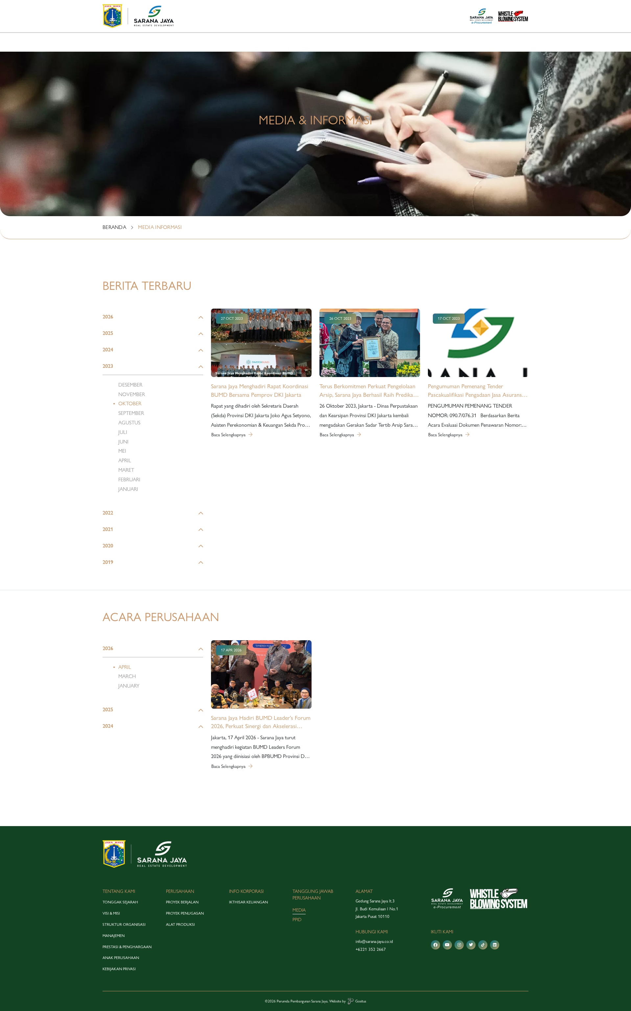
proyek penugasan (185, 913)
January (128, 686)
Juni (123, 442)
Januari (128, 489)
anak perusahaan (121, 957)
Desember (130, 385)
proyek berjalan (182, 902)
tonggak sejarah (120, 902)
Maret (126, 470)
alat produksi (180, 924)
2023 (108, 366)
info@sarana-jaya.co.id (374, 941)
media (299, 910)
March (127, 676)
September (131, 413)
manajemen (114, 935)
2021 (108, 529)
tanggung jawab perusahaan (312, 894)
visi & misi (111, 913)
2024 (108, 349)
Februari (129, 479)
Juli (122, 432)
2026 (108, 317)
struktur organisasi (124, 924)
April (124, 460)
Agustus (129, 422)
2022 (108, 513)
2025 (108, 333)
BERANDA (114, 227)
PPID (296, 920)
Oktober (129, 403)
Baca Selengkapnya (229, 435)
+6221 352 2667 (371, 949)
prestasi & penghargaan (127, 947)
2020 (108, 546)
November (131, 394)
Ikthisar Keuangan (248, 902)
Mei (122, 451)
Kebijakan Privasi (119, 969)
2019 (108, 562)
